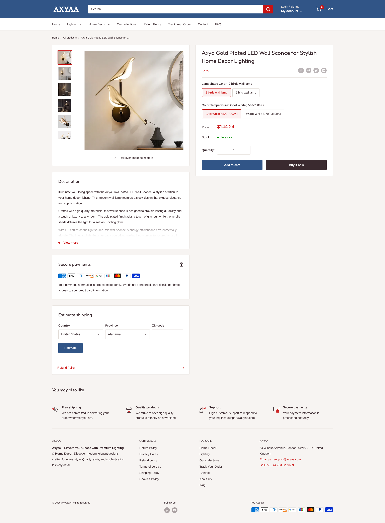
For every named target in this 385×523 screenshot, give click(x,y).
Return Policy (152, 24)
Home (56, 24)
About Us (206, 479)
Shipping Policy (149, 472)
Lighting (72, 24)
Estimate (70, 348)
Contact (203, 24)
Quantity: (208, 150)
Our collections (127, 24)
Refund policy (148, 460)
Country (64, 325)
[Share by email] (324, 70)
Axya (205, 70)
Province (111, 325)
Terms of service (150, 466)
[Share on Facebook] (301, 70)
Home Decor (97, 24)
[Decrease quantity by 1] (221, 150)
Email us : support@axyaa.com (280, 459)
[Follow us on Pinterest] (167, 510)
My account (290, 11)
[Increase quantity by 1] (246, 150)
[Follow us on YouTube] (174, 510)
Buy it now (296, 165)
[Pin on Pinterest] (308, 70)
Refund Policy (66, 367)
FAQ (218, 24)
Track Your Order (179, 24)
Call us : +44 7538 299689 (277, 465)
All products (70, 37)
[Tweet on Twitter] (316, 70)
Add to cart (232, 165)
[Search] (268, 9)
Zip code (158, 325)
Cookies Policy (149, 479)
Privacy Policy (148, 454)
